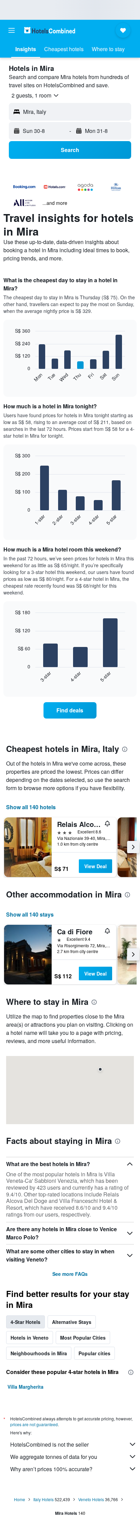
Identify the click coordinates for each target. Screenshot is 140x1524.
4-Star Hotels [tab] (25, 1321)
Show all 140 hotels (31, 807)
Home (19, 1499)
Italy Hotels (43, 1499)
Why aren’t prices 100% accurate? (51, 1469)
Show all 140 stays (30, 914)
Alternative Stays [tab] (71, 1321)
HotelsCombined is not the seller (49, 1444)
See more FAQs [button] (70, 1273)
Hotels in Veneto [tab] (30, 1337)
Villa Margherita (25, 1386)
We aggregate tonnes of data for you (53, 1457)
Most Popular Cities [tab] (83, 1337)
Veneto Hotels (91, 1499)
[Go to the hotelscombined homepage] (49, 30)
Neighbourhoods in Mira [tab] (39, 1353)
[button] (11, 30)
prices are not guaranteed (34, 1424)
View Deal (95, 866)
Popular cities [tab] (94, 1353)
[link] (70, 710)
